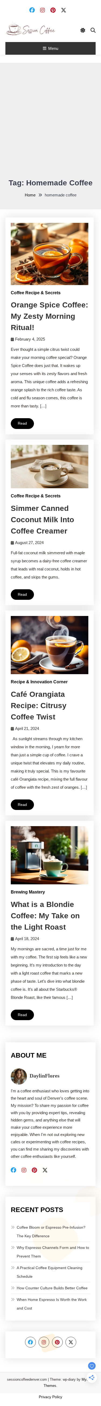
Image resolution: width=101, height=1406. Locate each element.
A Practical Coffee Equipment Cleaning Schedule (49, 1272)
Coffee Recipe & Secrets (36, 292)
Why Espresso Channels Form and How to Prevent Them (53, 1251)
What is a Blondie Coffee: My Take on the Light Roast (45, 915)
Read (22, 423)
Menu (53, 48)
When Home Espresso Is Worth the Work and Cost (52, 1303)
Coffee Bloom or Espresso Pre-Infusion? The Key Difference (51, 1231)
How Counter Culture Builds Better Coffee (52, 1288)
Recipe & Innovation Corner (39, 682)
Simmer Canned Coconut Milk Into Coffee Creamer (42, 519)
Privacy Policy (50, 1397)
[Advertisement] (50, 124)
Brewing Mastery (28, 892)
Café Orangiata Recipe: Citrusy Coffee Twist (39, 705)
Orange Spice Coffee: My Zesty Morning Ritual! (49, 316)
